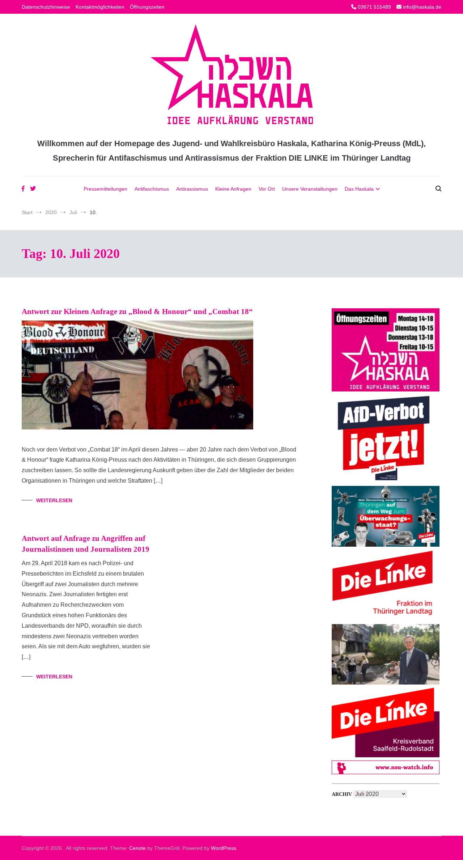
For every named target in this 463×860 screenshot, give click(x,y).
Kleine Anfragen (233, 189)
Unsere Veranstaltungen (309, 189)
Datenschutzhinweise (46, 7)
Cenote (137, 848)
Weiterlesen (54, 500)
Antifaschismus (152, 189)
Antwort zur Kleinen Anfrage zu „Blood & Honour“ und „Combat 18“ (137, 311)
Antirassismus (192, 189)
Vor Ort (267, 189)
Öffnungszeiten (147, 7)
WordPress (223, 848)
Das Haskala (359, 189)
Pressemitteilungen (105, 189)
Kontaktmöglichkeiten (100, 7)
